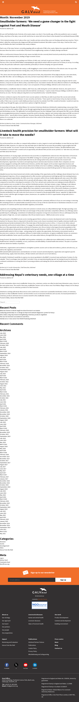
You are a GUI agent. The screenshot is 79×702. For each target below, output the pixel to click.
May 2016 (3, 495)
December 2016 (5, 481)
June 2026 (3, 335)
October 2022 (4, 382)
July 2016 (3, 491)
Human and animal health (35, 617)
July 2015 (3, 511)
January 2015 (4, 521)
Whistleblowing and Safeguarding (38, 654)
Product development (61, 617)
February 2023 (4, 380)
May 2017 (3, 471)
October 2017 (4, 461)
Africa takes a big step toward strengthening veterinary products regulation (23, 315)
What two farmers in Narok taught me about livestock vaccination (20, 310)
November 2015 (5, 503)
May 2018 (3, 448)
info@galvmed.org (12, 686)
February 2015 (4, 519)
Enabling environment (61, 624)
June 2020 (3, 424)
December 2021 (5, 396)
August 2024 (4, 355)
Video (8, 298)
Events (2, 544)
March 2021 (3, 406)
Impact (4, 639)
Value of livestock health (35, 624)
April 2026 (3, 339)
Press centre (59, 639)
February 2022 (4, 394)
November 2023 (5, 365)
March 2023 (3, 378)
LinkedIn (35, 668)
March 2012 (3, 531)
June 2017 (3, 469)
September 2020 (5, 418)
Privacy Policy (32, 651)
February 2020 (4, 430)
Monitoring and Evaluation (10, 642)
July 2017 (3, 467)
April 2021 (3, 404)
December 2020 (5, 412)
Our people (5, 630)
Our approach (6, 621)
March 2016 (3, 499)
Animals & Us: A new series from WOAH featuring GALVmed (18, 319)
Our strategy (6, 617)
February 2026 (4, 343)
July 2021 (3, 400)
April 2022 (3, 390)
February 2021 (4, 408)
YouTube (25, 668)
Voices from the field (12, 125)
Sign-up (63, 580)
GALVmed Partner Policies (36, 642)
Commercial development (63, 621)
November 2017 (5, 459)
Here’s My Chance (42, 599)
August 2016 (4, 489)
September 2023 (5, 369)
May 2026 (3, 337)
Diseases (3, 542)
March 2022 (3, 392)
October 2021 (4, 398)
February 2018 (4, 454)
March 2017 (3, 475)
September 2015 (5, 507)
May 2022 (3, 388)
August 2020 (4, 420)
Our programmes (7, 633)
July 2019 (3, 438)
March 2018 (3, 452)
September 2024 (5, 353)
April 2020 (3, 426)
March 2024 (3, 361)
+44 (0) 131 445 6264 (11, 684)
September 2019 (5, 436)
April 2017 (3, 473)
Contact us (58, 648)
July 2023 (3, 374)
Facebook (6, 668)
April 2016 (3, 497)
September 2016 (5, 487)
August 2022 (4, 384)
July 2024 (3, 357)
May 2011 (3, 533)
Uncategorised (4, 546)
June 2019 (3, 440)
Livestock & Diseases (35, 614)
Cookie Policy (32, 648)
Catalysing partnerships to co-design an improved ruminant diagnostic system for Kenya (27, 313)
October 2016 (4, 485)
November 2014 (5, 525)
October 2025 (4, 345)
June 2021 (3, 402)
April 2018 (3, 450)
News (56, 642)
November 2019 (5, 432)
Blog (56, 645)
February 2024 (4, 363)
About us (5, 614)
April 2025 (3, 349)
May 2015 (3, 515)
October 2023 (4, 367)
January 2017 (4, 479)
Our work (58, 614)
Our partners (6, 627)
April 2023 (3, 376)
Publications (32, 639)
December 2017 (5, 456)
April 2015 (3, 517)
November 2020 (5, 414)
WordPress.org (4, 564)
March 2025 (3, 351)
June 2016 (3, 493)
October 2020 (4, 416)
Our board (5, 624)
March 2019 (3, 444)
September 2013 (5, 527)
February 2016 (4, 501)
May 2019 (3, 442)
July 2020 (3, 422)
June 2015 (3, 513)
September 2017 (5, 463)
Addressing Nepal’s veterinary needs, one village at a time (37, 275)
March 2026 (3, 341)
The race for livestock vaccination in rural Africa (14, 317)
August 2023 (4, 371)
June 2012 (3, 529)
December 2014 (5, 523)
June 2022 (3, 386)
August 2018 (4, 446)
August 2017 (4, 465)
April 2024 (3, 359)
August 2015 (4, 509)
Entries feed (4, 560)
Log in (2, 558)
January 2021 (4, 410)
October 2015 (4, 505)
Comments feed (5, 562)
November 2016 (5, 483)
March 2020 (3, 428)
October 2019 (4, 434)
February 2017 (4, 477)
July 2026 (3, 333)
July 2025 (3, 347)
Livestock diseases (34, 621)
